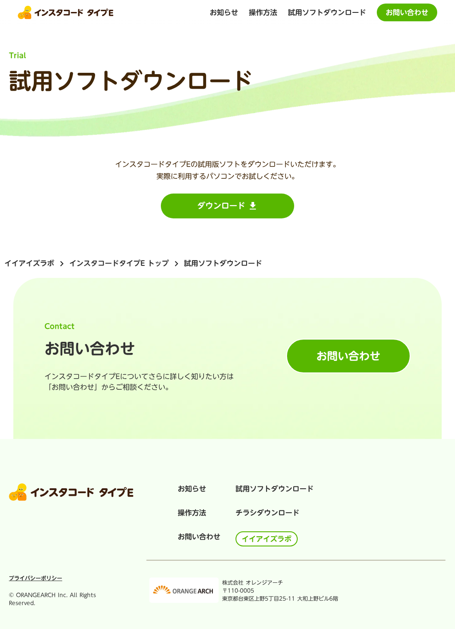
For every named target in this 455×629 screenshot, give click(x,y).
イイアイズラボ (29, 263)
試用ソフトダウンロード (327, 12)
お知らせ (192, 488)
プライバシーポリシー (35, 578)
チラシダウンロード (267, 512)
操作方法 (192, 512)
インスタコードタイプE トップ (119, 263)
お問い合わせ (199, 536)
